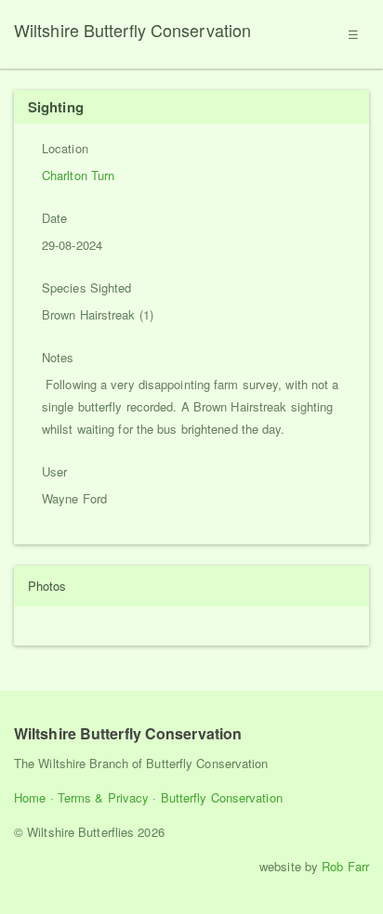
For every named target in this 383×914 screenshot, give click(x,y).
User (54, 471)
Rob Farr (345, 866)
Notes (58, 357)
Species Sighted (87, 287)
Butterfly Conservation (222, 797)
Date (54, 218)
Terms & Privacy (104, 797)
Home (30, 797)
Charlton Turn (78, 175)
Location (65, 148)
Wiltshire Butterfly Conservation (132, 30)
